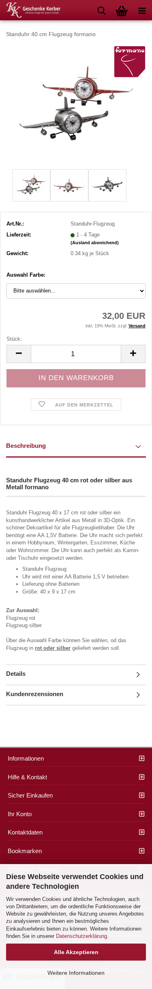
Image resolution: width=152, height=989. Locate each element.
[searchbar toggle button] (101, 10)
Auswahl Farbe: (25, 275)
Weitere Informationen (76, 973)
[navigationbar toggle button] (142, 10)
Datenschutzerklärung (81, 936)
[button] (18, 354)
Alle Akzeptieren (76, 952)
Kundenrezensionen (34, 693)
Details (16, 673)
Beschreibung (26, 445)
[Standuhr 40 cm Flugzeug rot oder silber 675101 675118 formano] (76, 106)
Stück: (14, 339)
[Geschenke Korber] (30, 10)
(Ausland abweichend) (95, 242)
